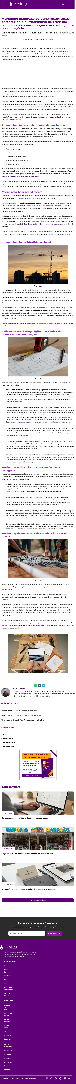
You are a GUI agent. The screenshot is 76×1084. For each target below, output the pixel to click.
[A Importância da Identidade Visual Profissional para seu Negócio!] (38, 874)
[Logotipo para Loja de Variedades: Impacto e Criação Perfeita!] (38, 838)
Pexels (40, 286)
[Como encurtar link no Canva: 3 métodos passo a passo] (38, 803)
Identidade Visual (9, 848)
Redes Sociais (8, 813)
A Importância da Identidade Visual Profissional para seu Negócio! (29, 889)
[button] (62, 4)
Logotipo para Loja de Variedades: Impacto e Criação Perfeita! (27, 854)
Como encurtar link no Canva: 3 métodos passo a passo (25, 818)
